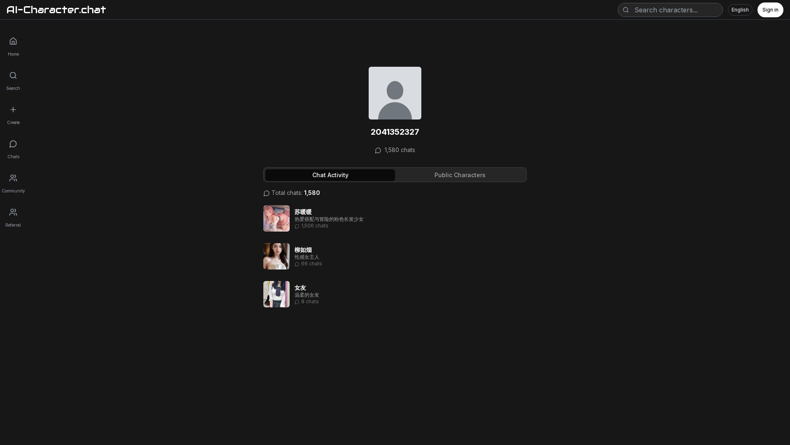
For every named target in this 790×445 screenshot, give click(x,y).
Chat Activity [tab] (330, 174)
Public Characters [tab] (460, 174)
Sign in (770, 10)
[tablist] (395, 174)
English (740, 10)
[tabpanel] (395, 250)
